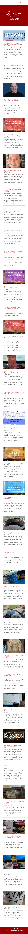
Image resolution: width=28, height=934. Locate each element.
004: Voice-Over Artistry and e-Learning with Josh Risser (12, 766)
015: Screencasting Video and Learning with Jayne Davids (14, 393)
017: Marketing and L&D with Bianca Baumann (13, 337)
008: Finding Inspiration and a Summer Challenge (14, 656)
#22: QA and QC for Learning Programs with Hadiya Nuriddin (12, 210)
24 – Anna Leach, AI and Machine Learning (12, 170)
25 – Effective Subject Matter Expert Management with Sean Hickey (13, 135)
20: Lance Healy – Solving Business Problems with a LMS (13, 252)
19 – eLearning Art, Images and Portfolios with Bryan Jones (12, 287)
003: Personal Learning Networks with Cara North (14, 802)
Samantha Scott (14, 932)
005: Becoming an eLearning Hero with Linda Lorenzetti (12, 745)
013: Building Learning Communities (13, 463)
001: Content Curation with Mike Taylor (12, 872)
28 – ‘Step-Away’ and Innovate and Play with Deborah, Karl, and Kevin (13, 44)
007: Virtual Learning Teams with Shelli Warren (12, 675)
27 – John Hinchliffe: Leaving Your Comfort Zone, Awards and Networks (13, 64)
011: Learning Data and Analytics (12, 533)
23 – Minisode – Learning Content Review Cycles (12, 190)
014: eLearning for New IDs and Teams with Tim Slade (12, 428)
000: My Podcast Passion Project (12, 907)
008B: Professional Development (12, 621)
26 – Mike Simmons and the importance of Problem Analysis (12, 100)
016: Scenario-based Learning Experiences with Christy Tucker (12, 372)
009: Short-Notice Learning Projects (13, 587)
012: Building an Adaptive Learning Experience (13, 498)
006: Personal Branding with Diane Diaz (13, 710)
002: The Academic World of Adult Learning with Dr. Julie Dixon (12, 837)
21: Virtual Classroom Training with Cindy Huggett (13, 231)
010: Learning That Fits (10, 552)
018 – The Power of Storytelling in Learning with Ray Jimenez (12, 308)
